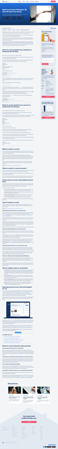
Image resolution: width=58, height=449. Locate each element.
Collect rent (13, 431)
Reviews (27, 1)
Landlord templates (24, 433)
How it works (32, 1)
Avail (40, 430)
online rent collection (11, 320)
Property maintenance (15, 432)
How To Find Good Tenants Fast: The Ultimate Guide (12, 336)
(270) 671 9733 (4, 430)
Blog (22, 431)
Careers (33, 431)
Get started (53, 1)
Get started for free (18, 332)
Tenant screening (14, 430)
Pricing (24, 1)
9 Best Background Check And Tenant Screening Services (13, 341)
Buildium (41, 432)
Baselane (41, 431)
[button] (20, 1)
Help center (23, 430)
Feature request (34, 433)
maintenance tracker (25, 326)
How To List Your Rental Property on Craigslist (11, 338)
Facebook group (34, 432)
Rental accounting (14, 433)
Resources (23, 437)
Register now (48, 96)
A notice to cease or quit (26, 217)
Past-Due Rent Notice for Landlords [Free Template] (13, 165)
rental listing (24, 291)
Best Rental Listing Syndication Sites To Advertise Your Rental (13, 339)
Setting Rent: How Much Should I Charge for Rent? (12, 342)
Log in (49, 1)
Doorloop (41, 433)
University (23, 438)
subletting (5, 214)
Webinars (23, 432)
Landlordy (41, 437)
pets (26, 214)
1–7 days (11, 241)
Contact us (33, 430)
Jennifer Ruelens (48, 88)
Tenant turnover (4, 290)
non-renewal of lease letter (24, 376)
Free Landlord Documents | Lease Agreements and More (13, 208)
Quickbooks (41, 438)
